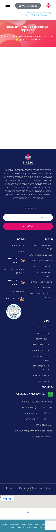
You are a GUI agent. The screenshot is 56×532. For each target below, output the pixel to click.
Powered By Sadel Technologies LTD (28, 489)
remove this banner (39, 527)
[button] (8, 5)
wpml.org (26, 524)
